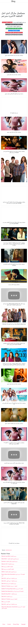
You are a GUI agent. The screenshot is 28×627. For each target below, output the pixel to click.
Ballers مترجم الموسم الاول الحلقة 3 (9, 571)
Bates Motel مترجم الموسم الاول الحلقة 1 (10, 558)
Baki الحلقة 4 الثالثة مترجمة (7, 566)
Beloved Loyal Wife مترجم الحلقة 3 (9, 556)
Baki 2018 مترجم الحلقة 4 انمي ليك (9, 583)
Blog (13, 1)
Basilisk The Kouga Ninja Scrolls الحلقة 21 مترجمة (12, 588)
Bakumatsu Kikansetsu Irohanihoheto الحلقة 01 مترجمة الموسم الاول (13, 607)
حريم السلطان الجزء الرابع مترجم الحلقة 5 (14, 28)
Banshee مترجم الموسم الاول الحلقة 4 (9, 561)
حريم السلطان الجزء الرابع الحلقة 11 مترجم (14, 24)
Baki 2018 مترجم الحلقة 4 (7, 596)
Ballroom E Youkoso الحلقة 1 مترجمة (9, 586)
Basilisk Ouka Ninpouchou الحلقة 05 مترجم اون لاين (12, 591)
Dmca (4, 624)
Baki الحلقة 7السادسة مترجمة (8, 569)
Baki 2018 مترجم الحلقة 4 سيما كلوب (9, 578)
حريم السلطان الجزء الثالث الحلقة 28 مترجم (14, 32)
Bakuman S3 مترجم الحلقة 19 (8, 564)
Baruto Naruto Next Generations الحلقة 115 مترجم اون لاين (13, 575)
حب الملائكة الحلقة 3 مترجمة (14, 30)
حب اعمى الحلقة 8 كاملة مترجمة (19, 22)
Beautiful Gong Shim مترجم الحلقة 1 (9, 594)
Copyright (23, 624)
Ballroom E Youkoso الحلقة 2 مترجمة (9, 599)
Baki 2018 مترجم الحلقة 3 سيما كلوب (9, 604)
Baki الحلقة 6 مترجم (6, 601)
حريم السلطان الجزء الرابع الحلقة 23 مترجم (14, 34)
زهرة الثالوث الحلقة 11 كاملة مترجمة (14, 26)
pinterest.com (9, 550)
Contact (9, 624)
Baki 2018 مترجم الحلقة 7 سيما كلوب (9, 581)
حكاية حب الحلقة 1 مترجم (7, 22)
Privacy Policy (16, 624)
